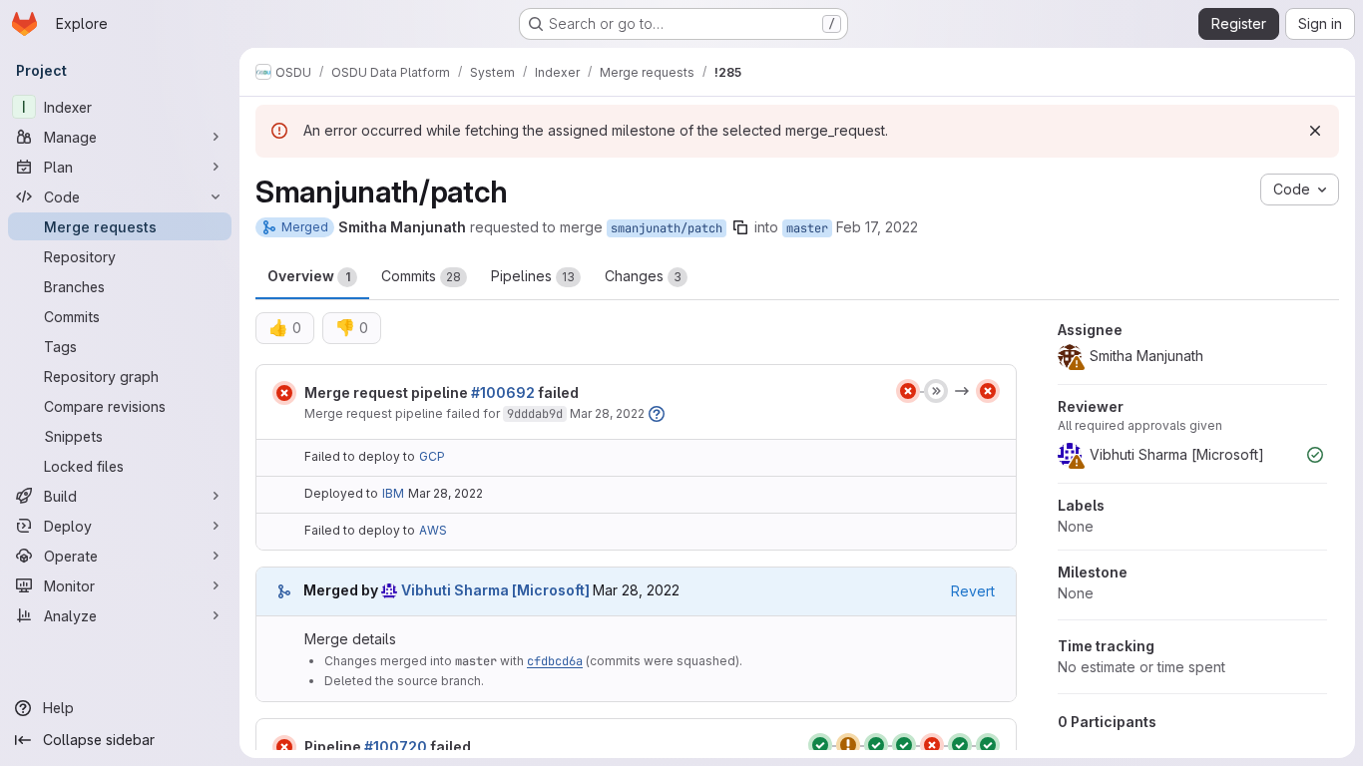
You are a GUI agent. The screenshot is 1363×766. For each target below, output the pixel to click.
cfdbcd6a (555, 661)
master (807, 228)
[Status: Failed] (284, 393)
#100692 (503, 392)
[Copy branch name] (740, 227)
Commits (421, 275)
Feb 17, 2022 (877, 226)
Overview (308, 275)
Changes (643, 275)
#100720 (395, 746)
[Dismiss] (1315, 131)
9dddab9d (535, 414)
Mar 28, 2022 (607, 413)
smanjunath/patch (666, 228)
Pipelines (533, 275)
